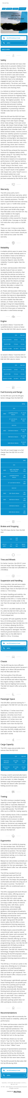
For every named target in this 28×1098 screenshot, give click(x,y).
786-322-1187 (14, 1084)
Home (4, 8)
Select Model (9, 8)
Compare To (15, 8)
